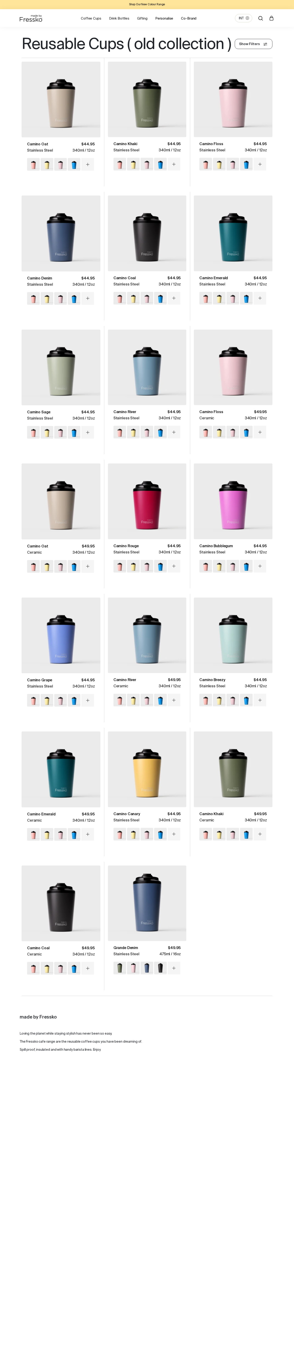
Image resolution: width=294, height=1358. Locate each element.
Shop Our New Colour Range (147, 4)
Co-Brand (188, 18)
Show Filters (249, 44)
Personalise (164, 18)
